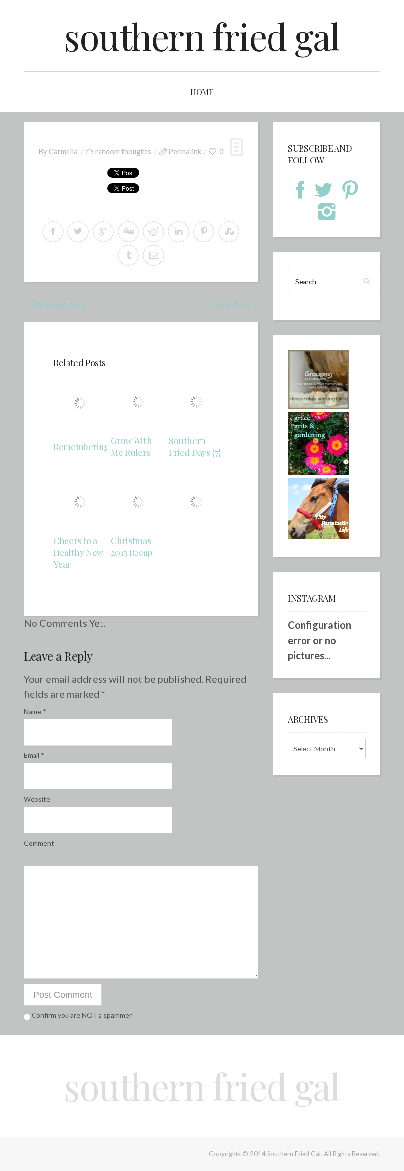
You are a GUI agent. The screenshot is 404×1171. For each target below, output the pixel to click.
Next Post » (235, 304)
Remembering (81, 447)
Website (37, 799)
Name (35, 711)
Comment (39, 843)
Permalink (184, 151)
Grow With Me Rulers (131, 446)
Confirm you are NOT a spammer (81, 1015)
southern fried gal (202, 36)
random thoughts (123, 151)
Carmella (63, 151)
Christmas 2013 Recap (131, 546)
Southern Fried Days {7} (195, 446)
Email (34, 755)
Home (202, 92)
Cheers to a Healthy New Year (78, 552)
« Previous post (54, 304)
